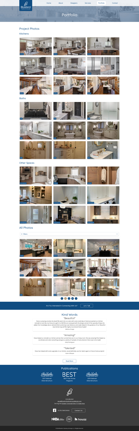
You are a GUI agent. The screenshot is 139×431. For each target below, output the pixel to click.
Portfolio (101, 3)
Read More (69, 361)
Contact (115, 3)
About (61, 3)
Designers (73, 3)
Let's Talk (86, 306)
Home (49, 3)
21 (72, 298)
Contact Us (78, 410)
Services (88, 3)
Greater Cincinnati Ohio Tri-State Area (73, 403)
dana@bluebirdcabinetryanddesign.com (69, 401)
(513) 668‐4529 (69, 399)
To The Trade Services (64, 410)
